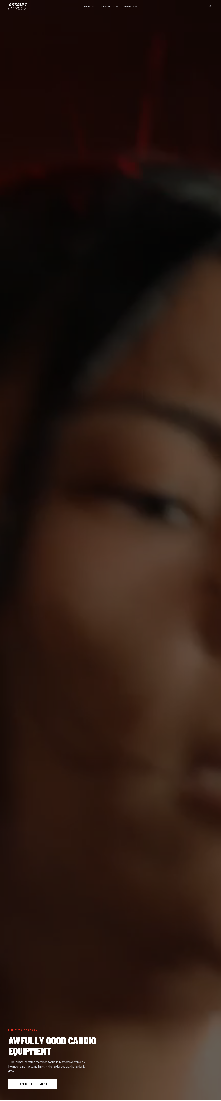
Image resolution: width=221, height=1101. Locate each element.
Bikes (87, 6)
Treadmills (107, 6)
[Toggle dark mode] (211, 6)
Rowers (129, 6)
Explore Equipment (33, 1084)
